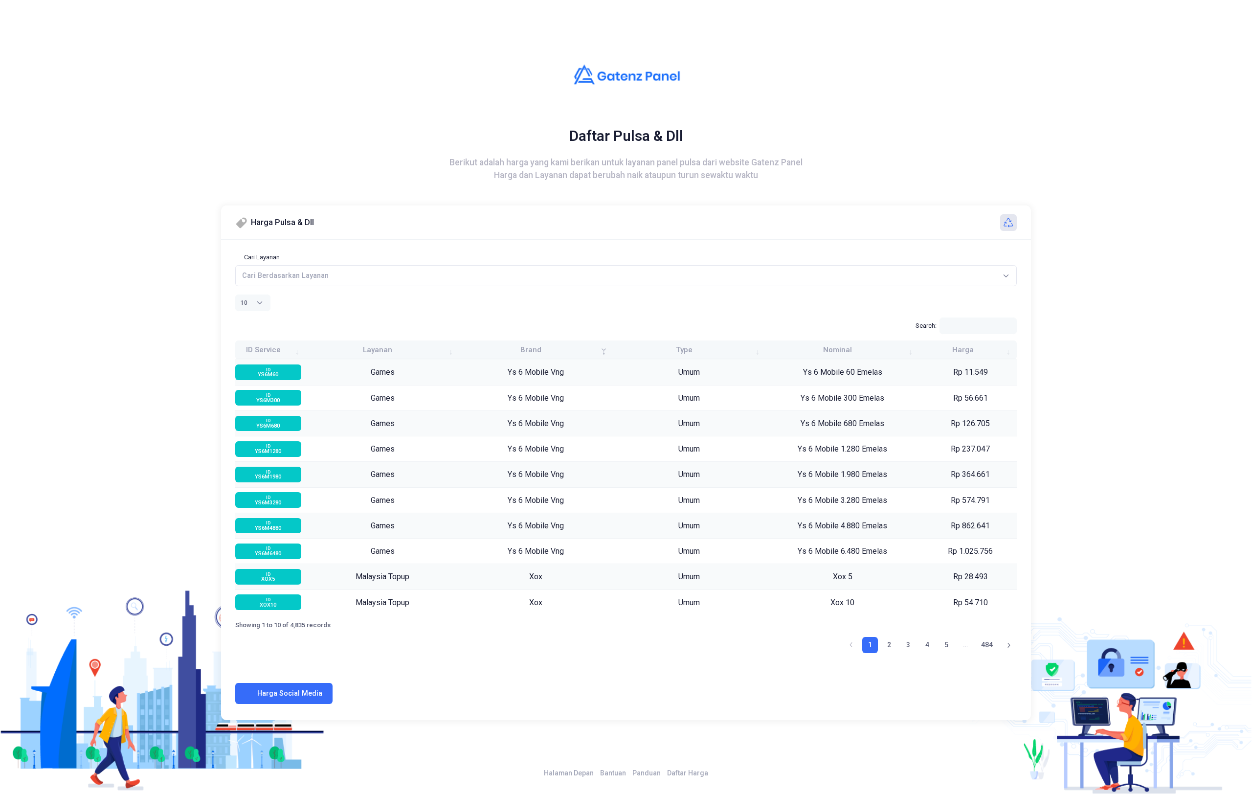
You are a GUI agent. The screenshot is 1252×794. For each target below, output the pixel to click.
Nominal (837, 349)
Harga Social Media (289, 693)
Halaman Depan (569, 773)
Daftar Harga (687, 773)
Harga (963, 349)
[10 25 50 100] (252, 303)
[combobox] (626, 275)
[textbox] (285, 276)
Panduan (646, 773)
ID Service (263, 349)
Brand (530, 349)
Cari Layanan (262, 257)
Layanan (377, 349)
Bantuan (613, 773)
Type (684, 349)
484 (987, 645)
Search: (926, 325)
